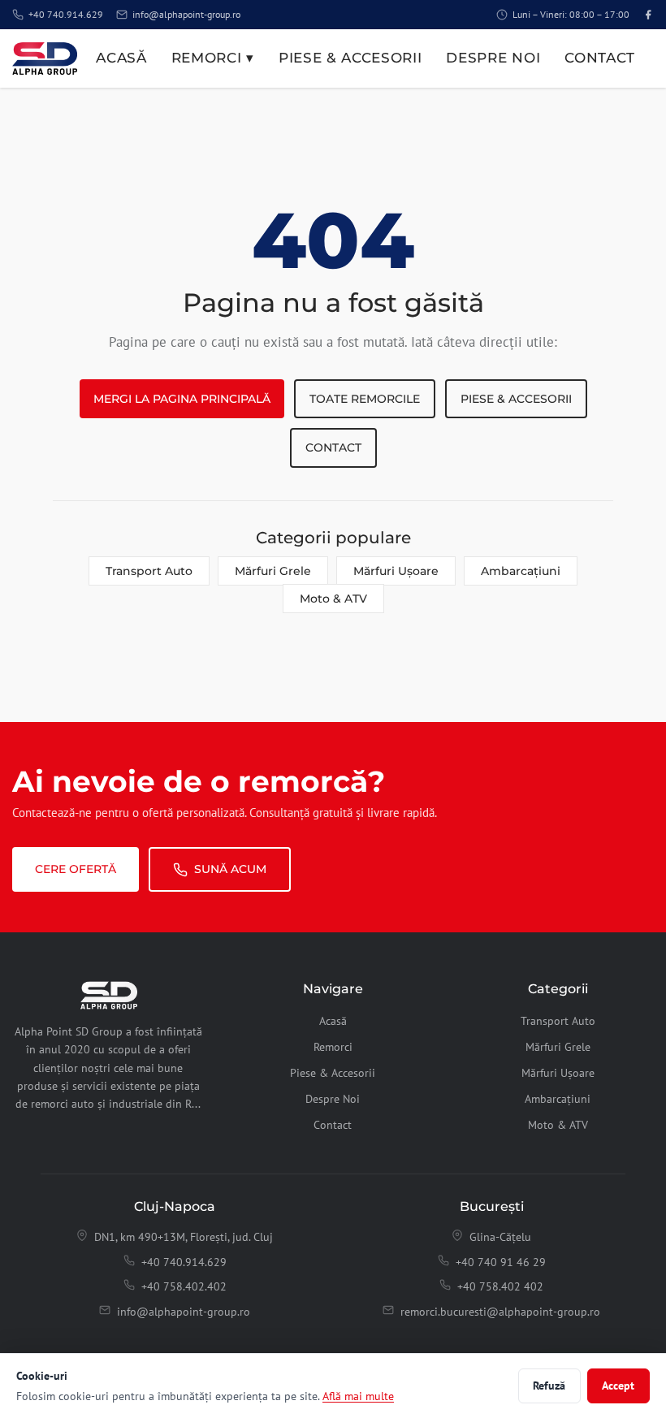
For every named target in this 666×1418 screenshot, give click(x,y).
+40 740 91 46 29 (501, 1262)
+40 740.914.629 (65, 14)
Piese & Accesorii (350, 58)
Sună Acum (230, 869)
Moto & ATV (333, 598)
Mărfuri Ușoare (396, 571)
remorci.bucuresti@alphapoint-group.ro (500, 1311)
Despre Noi (493, 58)
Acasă (121, 58)
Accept (618, 1385)
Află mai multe (358, 1395)
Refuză (549, 1385)
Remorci (333, 1047)
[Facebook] (648, 14)
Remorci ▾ (212, 58)
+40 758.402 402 (500, 1286)
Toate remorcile (364, 398)
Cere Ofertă (75, 869)
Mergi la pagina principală (181, 398)
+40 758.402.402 (184, 1286)
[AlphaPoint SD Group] (44, 58)
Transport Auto (149, 571)
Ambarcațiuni (520, 571)
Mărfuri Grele (273, 571)
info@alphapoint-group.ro (186, 14)
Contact (599, 58)
